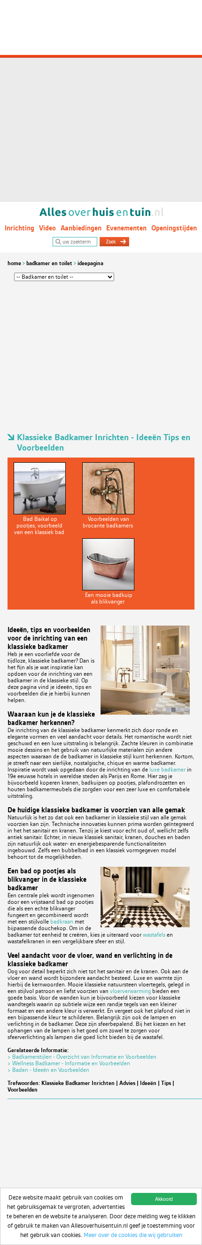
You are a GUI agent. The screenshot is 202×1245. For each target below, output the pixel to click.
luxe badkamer (167, 769)
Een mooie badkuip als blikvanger (108, 598)
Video (47, 228)
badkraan (61, 921)
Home (14, 263)
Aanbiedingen (81, 228)
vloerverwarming (130, 991)
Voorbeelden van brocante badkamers (108, 522)
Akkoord (164, 1198)
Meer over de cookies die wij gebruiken (133, 1234)
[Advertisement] (101, 101)
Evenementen (126, 228)
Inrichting (19, 228)
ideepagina (90, 263)
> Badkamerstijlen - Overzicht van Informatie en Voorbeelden (82, 1057)
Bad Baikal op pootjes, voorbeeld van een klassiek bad (39, 525)
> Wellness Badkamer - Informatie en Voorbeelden (69, 1063)
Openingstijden (174, 228)
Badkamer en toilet (49, 263)
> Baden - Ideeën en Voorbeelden (48, 1070)
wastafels (154, 935)
